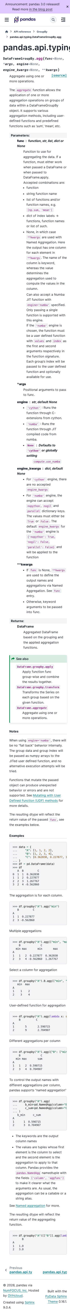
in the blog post (40, 9)
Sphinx (30, 1302)
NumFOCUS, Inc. (15, 1290)
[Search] (53, 19)
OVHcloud (15, 1295)
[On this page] (63, 19)
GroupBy (42, 31)
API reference (22, 31)
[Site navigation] (6, 19)
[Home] (6, 32)
